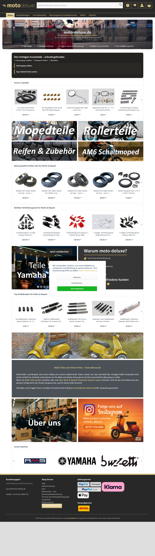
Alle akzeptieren (77, 289)
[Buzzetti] (81, 461)
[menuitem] (128, 5)
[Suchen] (120, 4)
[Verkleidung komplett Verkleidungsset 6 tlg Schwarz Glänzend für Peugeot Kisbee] (52, 222)
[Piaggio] (123, 461)
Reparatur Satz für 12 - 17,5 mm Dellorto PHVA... (103, 109)
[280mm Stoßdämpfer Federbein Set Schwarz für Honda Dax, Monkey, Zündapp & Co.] (52, 308)
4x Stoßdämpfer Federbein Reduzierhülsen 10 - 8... (26, 320)
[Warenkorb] (149, 5)
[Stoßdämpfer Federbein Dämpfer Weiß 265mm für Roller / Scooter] (129, 308)
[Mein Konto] (142, 5)
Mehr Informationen (88, 270)
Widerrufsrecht (48, 502)
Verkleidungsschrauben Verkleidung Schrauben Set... (129, 109)
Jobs (43, 489)
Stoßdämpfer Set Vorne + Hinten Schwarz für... (77, 320)
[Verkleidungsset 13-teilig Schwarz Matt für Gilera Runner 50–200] (26, 222)
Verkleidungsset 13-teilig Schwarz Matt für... (25, 234)
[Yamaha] (38, 461)
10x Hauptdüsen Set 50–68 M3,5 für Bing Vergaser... (52, 109)
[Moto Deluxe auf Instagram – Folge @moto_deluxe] (110, 420)
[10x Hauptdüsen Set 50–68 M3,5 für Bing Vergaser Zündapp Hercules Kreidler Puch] (52, 97)
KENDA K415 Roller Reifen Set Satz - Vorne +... (103, 192)
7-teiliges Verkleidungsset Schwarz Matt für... (129, 234)
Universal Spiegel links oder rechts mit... (77, 109)
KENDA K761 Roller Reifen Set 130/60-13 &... (52, 192)
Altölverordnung (48, 486)
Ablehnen (77, 277)
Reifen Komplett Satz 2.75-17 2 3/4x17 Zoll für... (129, 192)
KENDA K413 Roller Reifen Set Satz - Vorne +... (26, 192)
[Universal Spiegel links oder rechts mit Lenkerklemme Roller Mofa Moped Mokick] (77, 97)
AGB (43, 483)
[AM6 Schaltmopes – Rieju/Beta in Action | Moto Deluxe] (110, 151)
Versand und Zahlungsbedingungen (55, 497)
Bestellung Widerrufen (52, 506)
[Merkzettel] (135, 5)
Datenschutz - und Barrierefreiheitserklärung (52, 492)
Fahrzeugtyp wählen (24, 66)
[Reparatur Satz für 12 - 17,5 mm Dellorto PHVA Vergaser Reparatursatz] (103, 97)
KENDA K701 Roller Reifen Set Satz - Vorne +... (77, 192)
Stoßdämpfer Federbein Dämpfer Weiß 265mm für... (129, 320)
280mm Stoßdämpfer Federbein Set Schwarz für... (51, 320)
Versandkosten (72, 518)
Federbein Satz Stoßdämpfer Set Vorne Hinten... (103, 320)
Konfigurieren (76, 283)
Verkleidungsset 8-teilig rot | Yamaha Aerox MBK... (77, 234)
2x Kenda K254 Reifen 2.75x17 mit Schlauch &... (25, 109)
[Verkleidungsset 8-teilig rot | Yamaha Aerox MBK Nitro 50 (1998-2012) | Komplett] (77, 222)
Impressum (46, 499)
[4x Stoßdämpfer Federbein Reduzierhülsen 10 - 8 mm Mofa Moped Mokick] (26, 308)
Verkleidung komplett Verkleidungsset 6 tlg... (51, 234)
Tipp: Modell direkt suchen (26, 72)
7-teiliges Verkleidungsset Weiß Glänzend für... (103, 234)
